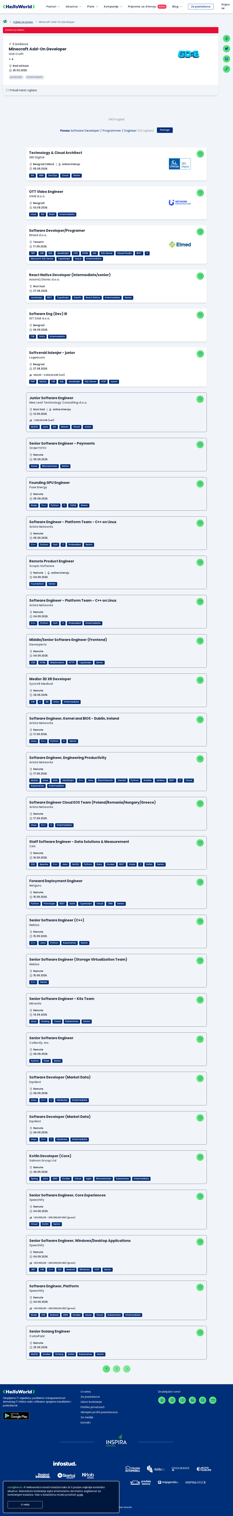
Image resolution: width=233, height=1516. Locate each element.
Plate (90, 6)
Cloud (65, 175)
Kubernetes (37, 785)
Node (34, 505)
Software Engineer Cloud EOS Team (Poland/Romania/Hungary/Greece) (92, 802)
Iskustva (72, 6)
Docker (110, 864)
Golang (45, 1021)
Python (55, 505)
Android (70, 1269)
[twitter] (226, 48)
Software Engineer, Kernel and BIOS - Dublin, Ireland (74, 718)
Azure (34, 466)
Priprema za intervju (142, 6)
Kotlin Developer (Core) (50, 1156)
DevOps (52, 175)
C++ (44, 505)
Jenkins (160, 780)
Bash (52, 214)
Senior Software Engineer (51, 1038)
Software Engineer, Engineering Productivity (67, 757)
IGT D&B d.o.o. (39, 318)
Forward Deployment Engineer (55, 881)
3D (47, 701)
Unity (42, 336)
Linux (33, 214)
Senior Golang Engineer (49, 1331)
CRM (110, 903)
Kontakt (86, 1422)
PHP (33, 381)
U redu (25, 1504)
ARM (41, 175)
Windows (85, 1269)
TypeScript (64, 258)
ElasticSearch (105, 780)
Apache (44, 864)
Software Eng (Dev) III (48, 314)
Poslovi (51, 6)
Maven (64, 426)
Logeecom (37, 357)
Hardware (62, 1100)
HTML (85, 253)
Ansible (147, 780)
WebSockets (57, 662)
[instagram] (172, 1400)
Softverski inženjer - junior (52, 352)
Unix (55, 780)
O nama (86, 1391)
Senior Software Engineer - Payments (62, 443)
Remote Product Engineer (51, 561)
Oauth (77, 297)
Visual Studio (124, 253)
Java (45, 426)
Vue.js (78, 258)
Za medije (87, 1417)
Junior (114, 381)
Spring (34, 1178)
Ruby (99, 864)
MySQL (43, 381)
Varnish (122, 780)
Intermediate (67, 214)
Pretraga (165, 130)
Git (32, 175)
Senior (76, 175)
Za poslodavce (200, 6)
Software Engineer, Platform (54, 1286)
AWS (55, 1178)
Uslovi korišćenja (91, 1402)
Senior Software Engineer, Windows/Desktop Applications (80, 1240)
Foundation (37, 583)
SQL (50, 253)
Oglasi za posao (23, 22)
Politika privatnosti (93, 1407)
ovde (80, 1495)
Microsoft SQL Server (42, 258)
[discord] (202, 1400)
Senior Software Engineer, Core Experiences (67, 1195)
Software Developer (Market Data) (60, 1077)
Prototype (49, 903)
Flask (46, 1060)
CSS (76, 253)
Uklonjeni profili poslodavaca (99, 1412)
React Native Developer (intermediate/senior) (70, 275)
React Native (93, 297)
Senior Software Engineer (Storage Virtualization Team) (78, 959)
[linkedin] (226, 59)
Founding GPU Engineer (49, 482)
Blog (175, 6)
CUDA (73, 505)
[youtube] (182, 1400)
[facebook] (226, 38)
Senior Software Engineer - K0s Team (61, 998)
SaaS (72, 903)
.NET (33, 253)
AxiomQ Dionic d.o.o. (44, 279)
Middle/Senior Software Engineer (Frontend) (68, 639)
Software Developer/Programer (57, 230)
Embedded (75, 544)
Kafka (149, 864)
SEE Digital (36, 157)
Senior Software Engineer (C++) (56, 920)
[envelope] (212, 1400)
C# (42, 253)
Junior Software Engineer (51, 398)
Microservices (49, 466)
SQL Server (106, 253)
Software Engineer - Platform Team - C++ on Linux (72, 522)
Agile (88, 1178)
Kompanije (111, 6)
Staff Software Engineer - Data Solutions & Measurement (79, 841)
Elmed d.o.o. (38, 235)
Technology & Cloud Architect (55, 153)
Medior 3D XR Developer (50, 679)
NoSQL (75, 864)
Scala (132, 864)
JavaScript (63, 253)
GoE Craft (16, 54)
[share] (226, 69)
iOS (60, 1269)
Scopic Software (41, 566)
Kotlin (45, 1224)
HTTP (72, 662)
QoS (55, 544)
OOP (103, 381)
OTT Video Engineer (46, 191)
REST (139, 253)
